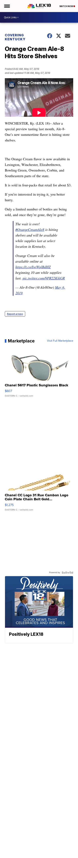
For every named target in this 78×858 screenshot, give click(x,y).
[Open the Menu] (6, 6)
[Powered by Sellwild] (67, 572)
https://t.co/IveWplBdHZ (33, 266)
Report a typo (15, 313)
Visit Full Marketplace (60, 340)
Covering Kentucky (15, 37)
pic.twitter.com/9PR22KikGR (44, 278)
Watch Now (66, 6)
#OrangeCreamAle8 (29, 229)
